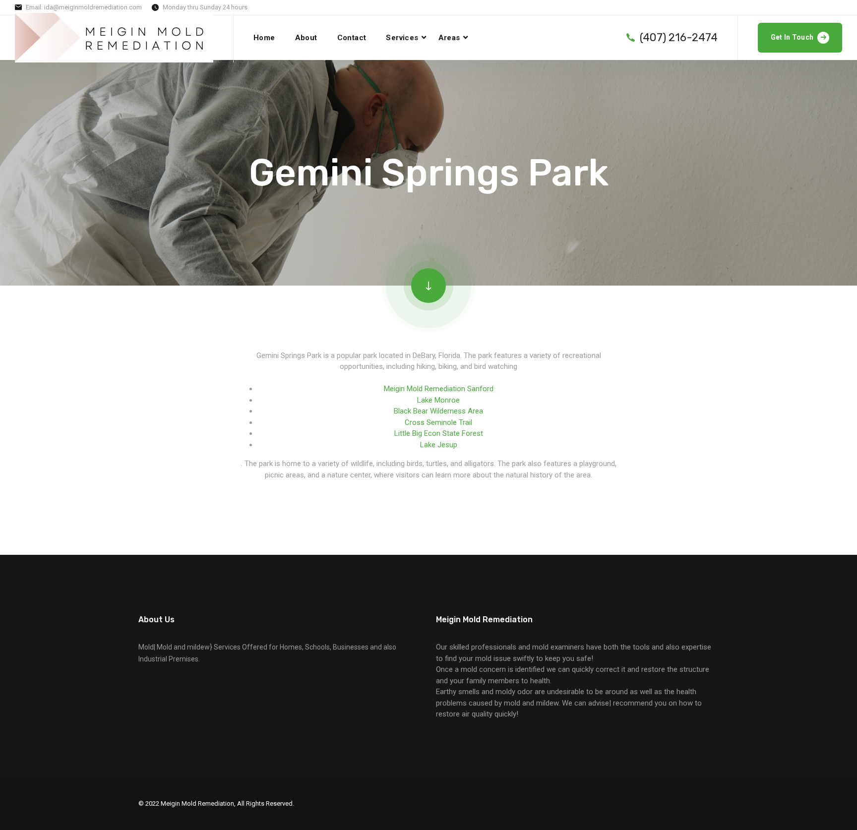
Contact (352, 37)
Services (402, 37)
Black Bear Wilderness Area (438, 411)
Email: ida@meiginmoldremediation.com (84, 7)
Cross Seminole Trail (438, 422)
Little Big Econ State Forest (438, 433)
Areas (449, 37)
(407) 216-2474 (679, 37)
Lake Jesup (438, 444)
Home (264, 37)
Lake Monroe (438, 400)
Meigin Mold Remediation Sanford (438, 388)
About (306, 37)
